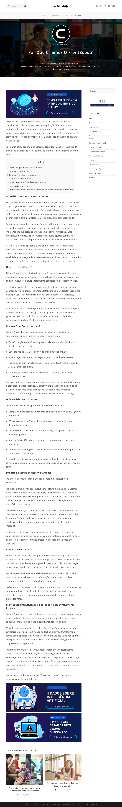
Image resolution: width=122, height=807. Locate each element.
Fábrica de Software (96, 156)
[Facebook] (97, 6)
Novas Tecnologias (52, 66)
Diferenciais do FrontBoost (20, 178)
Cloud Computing (95, 131)
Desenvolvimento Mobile (98, 143)
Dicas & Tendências (95, 147)
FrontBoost (40, 675)
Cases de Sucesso (95, 127)
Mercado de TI (37, 66)
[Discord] (113, 6)
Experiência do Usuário (97, 152)
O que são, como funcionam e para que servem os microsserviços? (24, 789)
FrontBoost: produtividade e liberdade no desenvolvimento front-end (40, 189)
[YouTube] (109, 6)
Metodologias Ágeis (96, 169)
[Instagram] (101, 6)
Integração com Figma (18, 186)
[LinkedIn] (105, 6)
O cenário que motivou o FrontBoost (25, 167)
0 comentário (68, 66)
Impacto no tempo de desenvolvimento (26, 182)
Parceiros (92, 177)
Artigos (91, 118)
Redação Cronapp (61, 44)
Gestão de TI (93, 160)
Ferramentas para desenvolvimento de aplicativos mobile (63, 784)
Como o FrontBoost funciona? (22, 175)
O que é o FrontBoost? (18, 171)
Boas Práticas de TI (95, 123)
